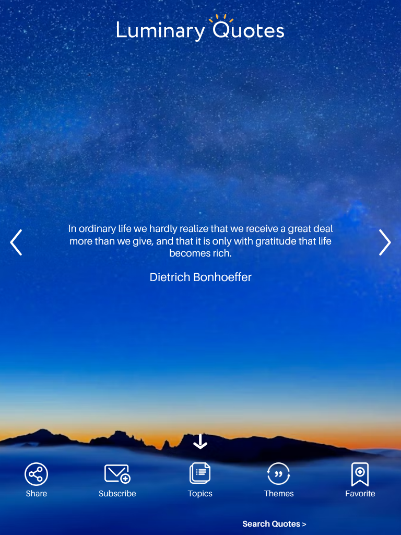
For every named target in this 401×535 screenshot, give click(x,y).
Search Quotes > (274, 524)
